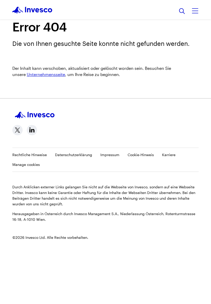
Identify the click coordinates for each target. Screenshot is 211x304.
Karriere (168, 155)
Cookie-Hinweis (141, 155)
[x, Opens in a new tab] (17, 130)
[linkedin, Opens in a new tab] (32, 130)
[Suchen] (182, 11)
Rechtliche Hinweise (29, 155)
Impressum (109, 155)
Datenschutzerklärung (73, 155)
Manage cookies (26, 164)
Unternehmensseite (46, 74)
